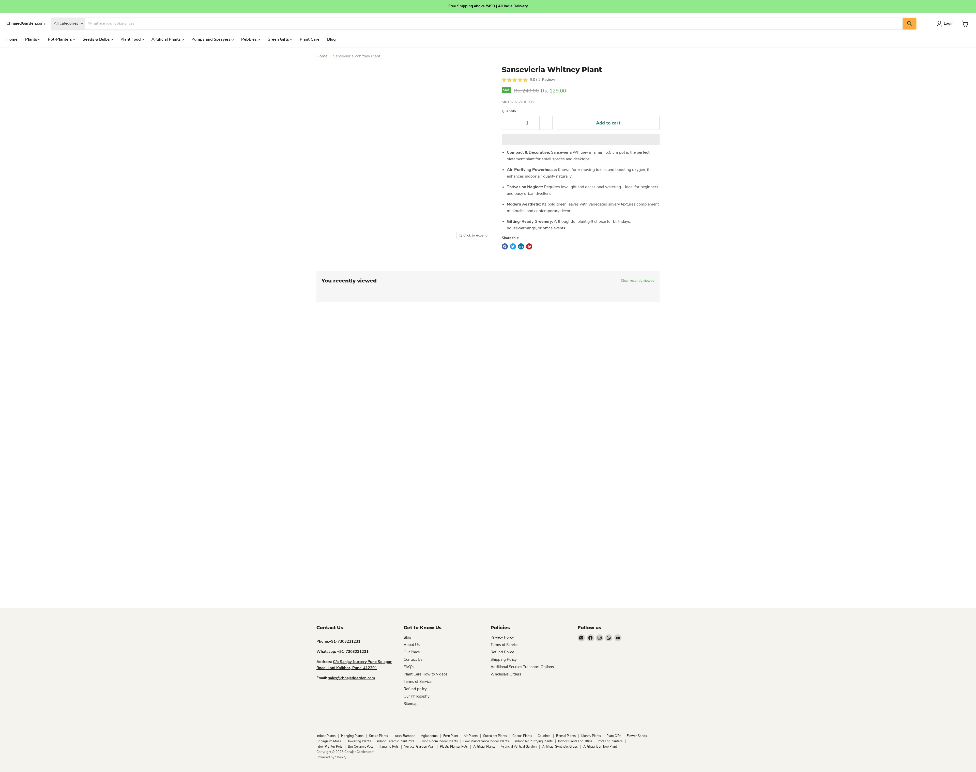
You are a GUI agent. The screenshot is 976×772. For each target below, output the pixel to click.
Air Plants (471, 736)
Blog (331, 39)
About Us (412, 644)
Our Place (412, 652)
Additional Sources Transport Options (522, 666)
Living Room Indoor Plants (439, 741)
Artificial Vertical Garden (519, 746)
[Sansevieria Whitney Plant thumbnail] (394, 257)
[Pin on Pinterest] (529, 246)
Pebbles (249, 39)
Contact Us (413, 659)
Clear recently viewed (637, 281)
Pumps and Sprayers (211, 39)
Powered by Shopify (331, 757)
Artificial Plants (166, 39)
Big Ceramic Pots (360, 746)
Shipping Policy (504, 659)
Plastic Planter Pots (454, 746)
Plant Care (309, 39)
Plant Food (131, 39)
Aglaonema (429, 736)
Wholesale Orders (506, 674)
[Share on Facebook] (505, 246)
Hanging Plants (352, 736)
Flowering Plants (358, 741)
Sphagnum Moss (328, 741)
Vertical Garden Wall (419, 746)
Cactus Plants (522, 736)
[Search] (909, 23)
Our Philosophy (417, 696)
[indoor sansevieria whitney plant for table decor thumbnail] (348, 257)
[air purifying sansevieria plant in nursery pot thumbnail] (369, 257)
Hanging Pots (389, 746)
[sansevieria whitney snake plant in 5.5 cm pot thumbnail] (326, 257)
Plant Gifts (613, 736)
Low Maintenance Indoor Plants (486, 741)
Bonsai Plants (566, 736)
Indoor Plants (326, 736)
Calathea (544, 736)
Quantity (509, 111)
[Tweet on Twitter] (513, 246)
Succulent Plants (495, 736)
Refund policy (415, 688)
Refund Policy (502, 652)
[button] (581, 139)
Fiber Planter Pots (329, 746)
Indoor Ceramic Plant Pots (395, 741)
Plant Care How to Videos (425, 674)
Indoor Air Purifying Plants (533, 741)
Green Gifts (278, 39)
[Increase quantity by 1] (546, 123)
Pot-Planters (60, 39)
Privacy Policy (502, 637)
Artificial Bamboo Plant (600, 746)
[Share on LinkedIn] (521, 246)
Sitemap (411, 703)
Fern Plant (450, 736)
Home (12, 39)
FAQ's (409, 666)
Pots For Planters (610, 741)
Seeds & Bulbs (97, 39)
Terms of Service (418, 681)
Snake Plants (378, 736)
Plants (31, 39)
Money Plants (591, 736)
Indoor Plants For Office (575, 741)
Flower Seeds (637, 736)
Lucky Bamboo (404, 736)
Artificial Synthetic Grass (560, 746)
